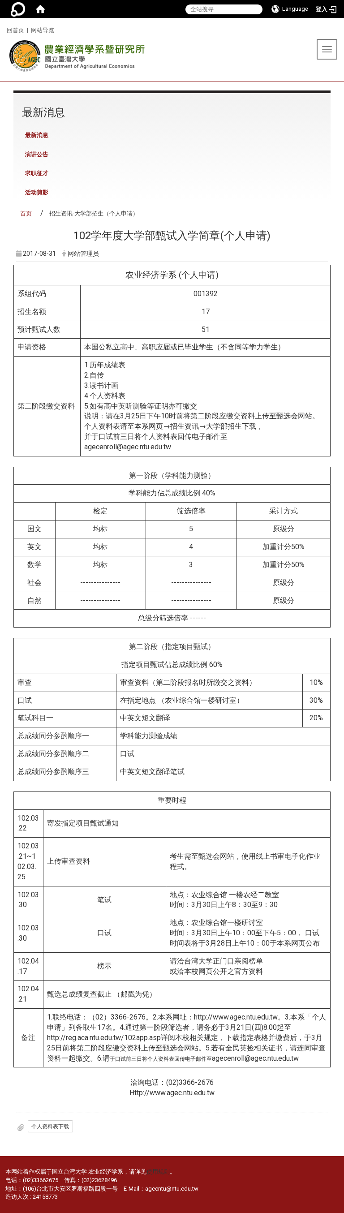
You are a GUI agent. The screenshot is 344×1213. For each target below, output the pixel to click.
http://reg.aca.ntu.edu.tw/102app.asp (104, 1037)
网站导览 (42, 30)
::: (3, 29)
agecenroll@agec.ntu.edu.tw (127, 447)
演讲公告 (36, 154)
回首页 (15, 30)
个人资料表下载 (50, 1126)
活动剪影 (36, 192)
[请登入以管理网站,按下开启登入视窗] (18, 9)
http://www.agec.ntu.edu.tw (236, 1017)
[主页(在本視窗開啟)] (75, 58)
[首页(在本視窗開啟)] (40, 9)
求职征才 (36, 173)
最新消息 (36, 135)
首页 (26, 213)
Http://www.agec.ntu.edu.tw (172, 1092)
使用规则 (158, 1171)
